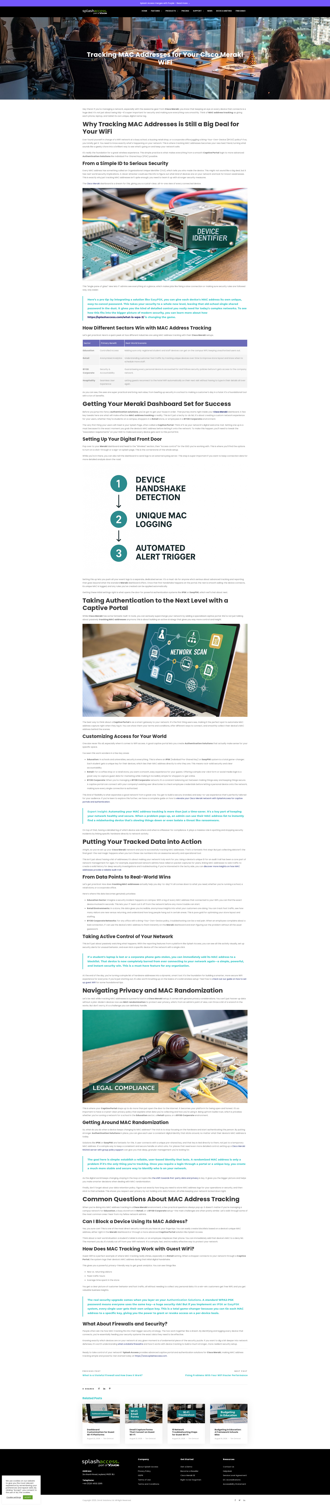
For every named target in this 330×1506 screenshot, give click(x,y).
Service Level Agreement (235, 1475)
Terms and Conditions (148, 1484)
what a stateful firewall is (130, 1344)
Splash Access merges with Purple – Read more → (165, 3)
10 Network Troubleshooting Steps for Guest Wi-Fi (184, 1432)
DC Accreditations (232, 1479)
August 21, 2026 (136, 1438)
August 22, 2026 (93, 1438)
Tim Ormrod (108, 1438)
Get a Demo (186, 1466)
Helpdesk (227, 1471)
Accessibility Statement (234, 1484)
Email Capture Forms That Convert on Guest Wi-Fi (142, 1432)
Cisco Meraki (93, 183)
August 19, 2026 (221, 1438)
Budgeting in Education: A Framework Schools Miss (228, 1432)
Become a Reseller (189, 1471)
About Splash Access (148, 1466)
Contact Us (228, 1466)
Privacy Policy (144, 1471)
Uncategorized (165, 69)
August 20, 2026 (178, 1438)
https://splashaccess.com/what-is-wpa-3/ (116, 317)
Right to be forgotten (190, 1479)
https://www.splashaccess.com (151, 1355)
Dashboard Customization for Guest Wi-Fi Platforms (100, 1432)
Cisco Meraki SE (187, 1475)
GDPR (140, 1475)
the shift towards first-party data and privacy (175, 1178)
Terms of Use (144, 1479)
